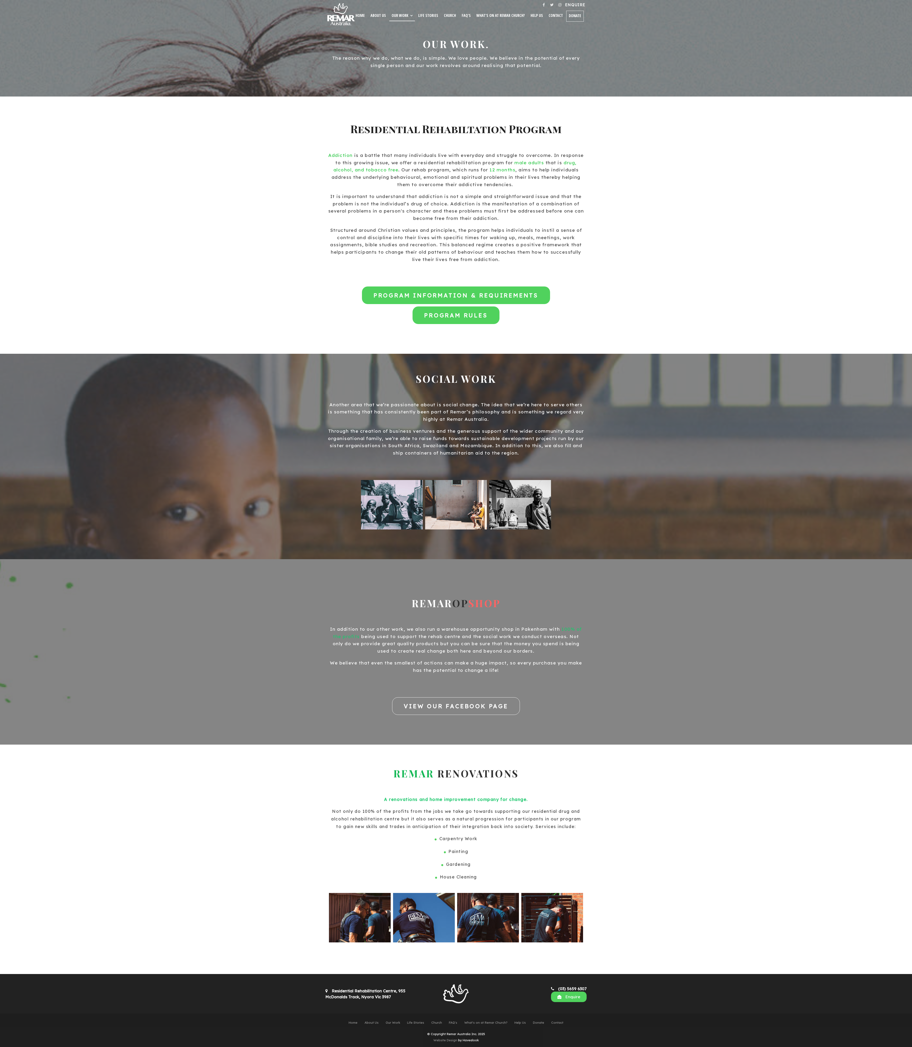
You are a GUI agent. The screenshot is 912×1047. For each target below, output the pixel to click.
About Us (378, 15)
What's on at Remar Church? (500, 15)
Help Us (537, 15)
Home (360, 15)
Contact (556, 15)
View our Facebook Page (456, 706)
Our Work (400, 15)
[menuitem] (353, 1022)
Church (450, 15)
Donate (575, 15)
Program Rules (456, 315)
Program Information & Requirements (456, 295)
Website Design (445, 1040)
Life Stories (428, 15)
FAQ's (466, 15)
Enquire (575, 5)
